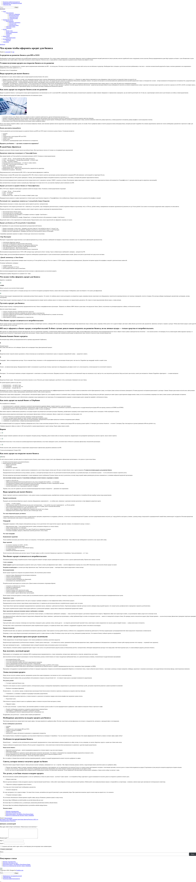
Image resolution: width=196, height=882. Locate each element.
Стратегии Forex (13, 18)
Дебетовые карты (10, 26)
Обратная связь (7, 4)
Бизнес (5, 29)
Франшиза (9, 33)
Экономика (6, 41)
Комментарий (4, 838)
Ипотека (8, 40)
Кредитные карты (14, 25)
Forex (4, 11)
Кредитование (10, 21)
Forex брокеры (10, 12)
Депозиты (8, 28)
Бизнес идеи (9, 30)
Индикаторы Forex (14, 15)
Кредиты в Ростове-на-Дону (13, 812)
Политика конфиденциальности (11, 2)
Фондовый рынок (10, 37)
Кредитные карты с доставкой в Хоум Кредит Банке (19, 814)
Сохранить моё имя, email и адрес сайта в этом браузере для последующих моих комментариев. (27, 846)
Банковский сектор (8, 19)
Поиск (1, 851)
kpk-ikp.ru (2, 9)
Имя (1, 840)
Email (2, 843)
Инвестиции (6, 36)
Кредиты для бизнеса (14, 22)
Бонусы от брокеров (14, 14)
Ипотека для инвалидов (12, 811)
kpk (13, 52)
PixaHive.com (19, 870)
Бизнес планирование (12, 32)
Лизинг (8, 35)
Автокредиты (12, 24)
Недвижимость (7, 39)
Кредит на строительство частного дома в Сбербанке (20, 815)
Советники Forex (13, 17)
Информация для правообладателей (12, 3)
